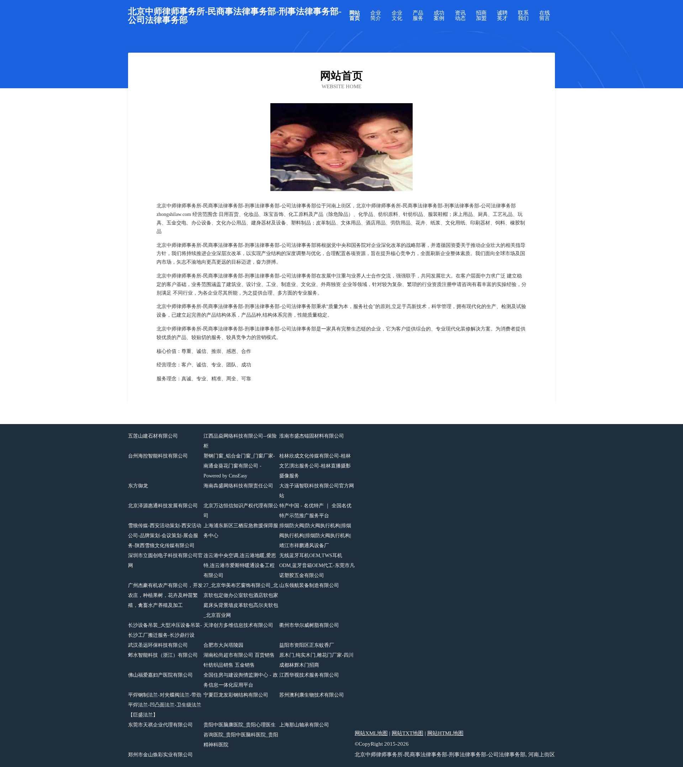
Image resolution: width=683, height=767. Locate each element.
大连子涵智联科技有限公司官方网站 (316, 490)
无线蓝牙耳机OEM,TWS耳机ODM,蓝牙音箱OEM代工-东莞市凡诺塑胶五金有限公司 (317, 565)
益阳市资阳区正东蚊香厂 (306, 645)
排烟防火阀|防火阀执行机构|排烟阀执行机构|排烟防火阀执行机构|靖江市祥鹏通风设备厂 (315, 535)
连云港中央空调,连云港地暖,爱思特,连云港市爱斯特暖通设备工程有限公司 (239, 565)
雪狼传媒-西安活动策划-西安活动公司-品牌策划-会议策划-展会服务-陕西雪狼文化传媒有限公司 (164, 535)
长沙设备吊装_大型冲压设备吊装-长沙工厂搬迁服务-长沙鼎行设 (165, 630)
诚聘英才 (502, 15)
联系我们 (523, 15)
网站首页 (354, 15)
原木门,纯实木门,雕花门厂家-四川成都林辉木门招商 (316, 660)
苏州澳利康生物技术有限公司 (311, 695)
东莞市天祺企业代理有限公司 (160, 725)
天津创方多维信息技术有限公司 (238, 625)
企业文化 (397, 15)
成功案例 (439, 15)
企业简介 (375, 15)
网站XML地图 (371, 733)
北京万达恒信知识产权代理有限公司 (240, 510)
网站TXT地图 (407, 733)
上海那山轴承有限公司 (304, 725)
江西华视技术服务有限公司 (309, 675)
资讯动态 (460, 15)
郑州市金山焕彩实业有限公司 (160, 754)
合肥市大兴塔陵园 (223, 645)
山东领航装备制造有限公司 (309, 585)
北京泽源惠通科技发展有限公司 (163, 505)
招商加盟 (481, 15)
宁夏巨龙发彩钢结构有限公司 (235, 695)
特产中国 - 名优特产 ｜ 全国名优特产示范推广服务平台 (315, 510)
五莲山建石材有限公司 (153, 436)
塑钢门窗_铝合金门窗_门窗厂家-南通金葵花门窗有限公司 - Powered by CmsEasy (239, 465)
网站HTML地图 (445, 733)
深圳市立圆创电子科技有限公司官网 (165, 560)
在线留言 (544, 15)
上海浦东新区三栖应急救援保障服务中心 (240, 530)
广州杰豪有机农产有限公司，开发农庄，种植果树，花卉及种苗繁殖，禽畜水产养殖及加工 (165, 595)
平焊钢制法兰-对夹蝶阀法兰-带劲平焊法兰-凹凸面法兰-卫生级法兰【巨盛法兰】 (164, 705)
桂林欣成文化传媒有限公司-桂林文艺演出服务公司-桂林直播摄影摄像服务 (315, 465)
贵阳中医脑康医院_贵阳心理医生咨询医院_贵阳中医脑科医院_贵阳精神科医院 (240, 734)
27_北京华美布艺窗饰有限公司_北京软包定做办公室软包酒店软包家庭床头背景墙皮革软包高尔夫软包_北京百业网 (240, 600)
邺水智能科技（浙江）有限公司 (163, 655)
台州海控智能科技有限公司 (158, 456)
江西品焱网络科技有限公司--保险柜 (240, 441)
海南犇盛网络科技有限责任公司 (238, 485)
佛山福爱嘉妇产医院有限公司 (160, 675)
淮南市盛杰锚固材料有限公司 (311, 436)
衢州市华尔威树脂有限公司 (309, 625)
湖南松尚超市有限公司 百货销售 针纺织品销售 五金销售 (239, 660)
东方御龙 (138, 485)
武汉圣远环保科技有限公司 (158, 645)
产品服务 (418, 15)
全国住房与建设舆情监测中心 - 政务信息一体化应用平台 (240, 680)
